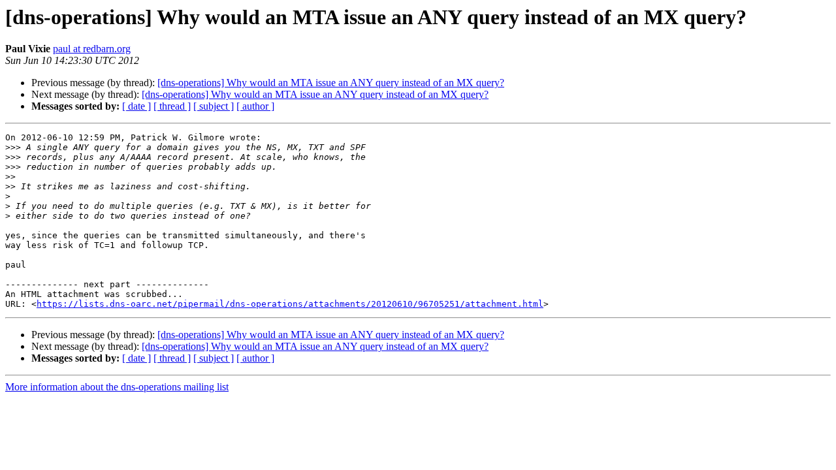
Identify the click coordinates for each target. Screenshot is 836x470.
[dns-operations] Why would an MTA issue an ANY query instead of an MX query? (330, 82)
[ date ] (136, 106)
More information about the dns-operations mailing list (117, 386)
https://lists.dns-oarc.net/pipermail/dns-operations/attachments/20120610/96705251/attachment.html (290, 304)
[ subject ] (213, 106)
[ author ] (255, 106)
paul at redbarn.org (92, 48)
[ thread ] (172, 106)
